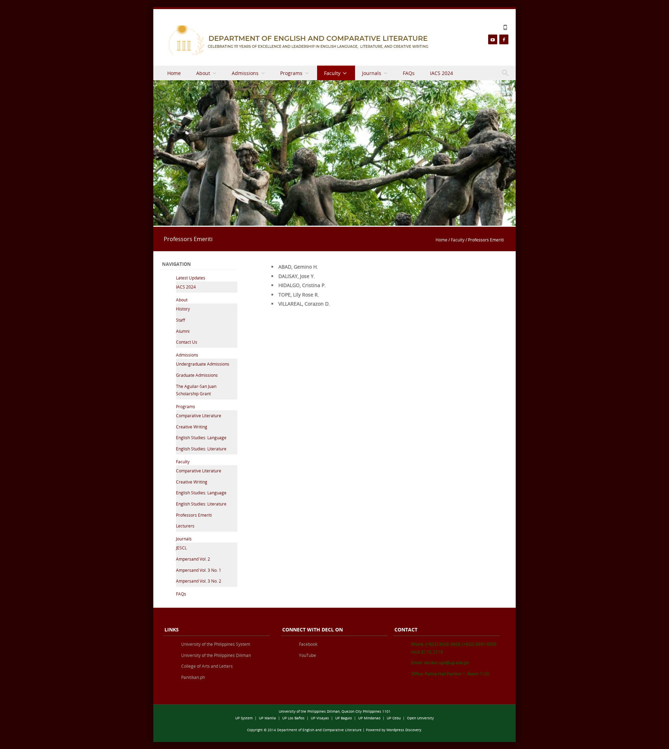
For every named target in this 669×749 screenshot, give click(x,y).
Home (174, 73)
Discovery (413, 730)
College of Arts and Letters (207, 666)
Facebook (308, 644)
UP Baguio (343, 718)
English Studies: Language (201, 437)
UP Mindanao (369, 718)
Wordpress (395, 730)
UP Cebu (394, 718)
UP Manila (267, 718)
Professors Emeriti (194, 515)
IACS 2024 (441, 73)
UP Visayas (320, 718)
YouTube (307, 655)
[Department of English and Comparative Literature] (297, 40)
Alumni (183, 331)
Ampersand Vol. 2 (193, 559)
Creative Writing (191, 426)
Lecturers (185, 526)
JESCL (181, 547)
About (203, 73)
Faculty (332, 73)
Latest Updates (190, 277)
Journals (371, 73)
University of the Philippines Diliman (216, 655)
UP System (244, 718)
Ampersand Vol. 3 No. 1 (198, 570)
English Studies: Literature (201, 448)
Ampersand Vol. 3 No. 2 (198, 581)
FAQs (409, 73)
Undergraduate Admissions (202, 364)
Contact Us (186, 342)
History (183, 309)
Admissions (245, 73)
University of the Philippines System (215, 644)
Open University (420, 718)
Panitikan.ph (193, 677)
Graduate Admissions (197, 375)
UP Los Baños (293, 718)
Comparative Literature (198, 415)
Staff (180, 320)
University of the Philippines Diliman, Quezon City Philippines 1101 (335, 711)
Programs (291, 73)
